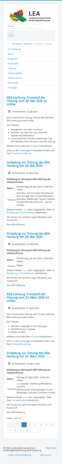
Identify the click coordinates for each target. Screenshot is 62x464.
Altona (11, 53)
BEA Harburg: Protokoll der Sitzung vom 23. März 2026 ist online (28, 297)
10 (27, 430)
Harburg (12, 68)
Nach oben (51, 448)
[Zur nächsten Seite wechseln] (33, 430)
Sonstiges (13, 87)
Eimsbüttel (13, 63)
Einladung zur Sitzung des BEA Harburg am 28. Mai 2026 (28, 164)
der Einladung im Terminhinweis (31, 211)
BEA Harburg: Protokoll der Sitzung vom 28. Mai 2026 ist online (27, 100)
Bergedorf (13, 58)
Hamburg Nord (15, 77)
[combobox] (25, 26)
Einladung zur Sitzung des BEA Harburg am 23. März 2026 (28, 354)
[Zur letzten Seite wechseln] (41, 430)
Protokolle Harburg (21, 153)
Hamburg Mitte (15, 73)
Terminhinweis (19, 400)
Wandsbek (13, 82)
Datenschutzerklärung (19, 455)
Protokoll (35, 145)
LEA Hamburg (14, 49)
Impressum (45, 455)
